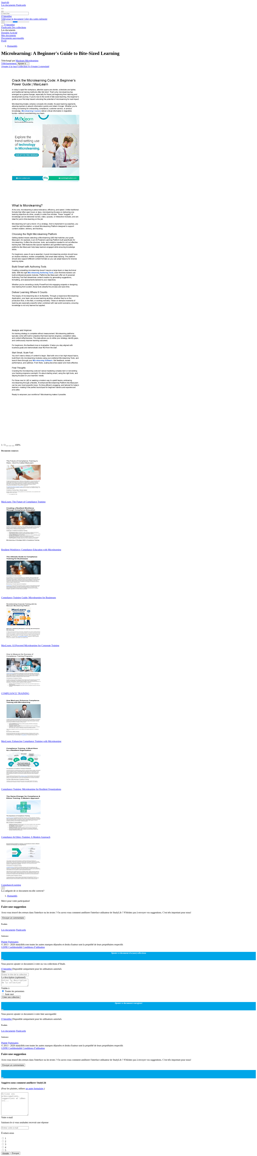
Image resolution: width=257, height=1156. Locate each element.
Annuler (5, 1153)
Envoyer (15, 1153)
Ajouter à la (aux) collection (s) (16, 66)
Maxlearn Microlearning (27, 60)
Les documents (8, 5)
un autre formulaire (35, 1088)
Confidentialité (15, 947)
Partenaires (13, 942)
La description (13, 977)
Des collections (19, 27)
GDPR (4, 947)
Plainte (4, 942)
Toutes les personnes (14, 991)
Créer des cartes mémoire (35, 19)
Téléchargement (9, 63)
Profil (3, 41)
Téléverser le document (12, 19)
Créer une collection (10, 997)
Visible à (5, 988)
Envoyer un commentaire (13, 918)
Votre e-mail (7, 1117)
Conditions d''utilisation (34, 947)
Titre (3, 971)
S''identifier (6, 16)
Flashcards (21, 5)
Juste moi (9, 994)
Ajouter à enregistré (40, 66)
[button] (7, 445)
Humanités (12, 46)
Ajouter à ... (23, 63)
